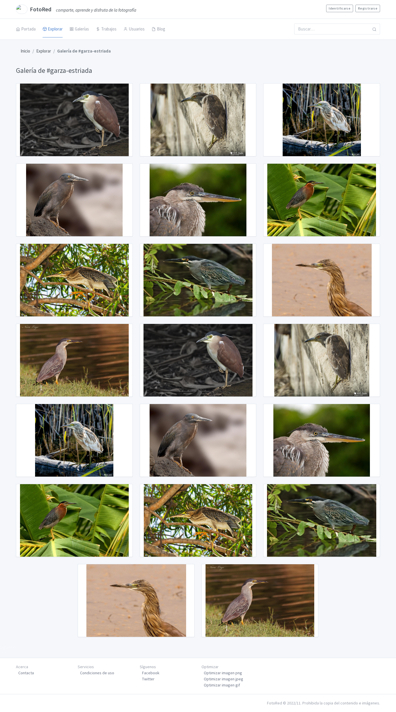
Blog (161, 29)
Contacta (26, 672)
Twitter (148, 679)
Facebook (150, 672)
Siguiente (8, 647)
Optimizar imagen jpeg (223, 679)
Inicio (25, 51)
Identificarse (339, 8)
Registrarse (367, 8)
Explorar (55, 29)
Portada (28, 29)
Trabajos (109, 29)
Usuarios (137, 29)
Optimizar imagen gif (222, 685)
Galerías (82, 29)
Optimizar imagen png (223, 672)
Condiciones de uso (97, 672)
